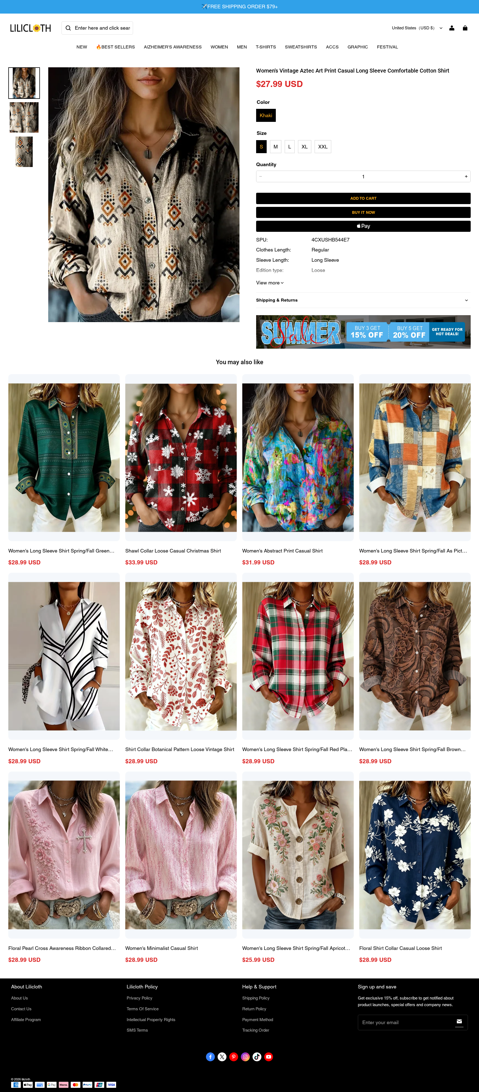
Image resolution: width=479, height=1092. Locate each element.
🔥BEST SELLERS (115, 47)
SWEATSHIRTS (301, 47)
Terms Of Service (143, 1008)
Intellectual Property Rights (151, 1019)
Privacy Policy (139, 998)
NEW (82, 47)
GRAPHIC (358, 47)
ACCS (332, 47)
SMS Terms (137, 1030)
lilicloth (26, 1079)
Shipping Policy (256, 998)
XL (305, 147)
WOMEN (219, 47)
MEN (242, 47)
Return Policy (254, 1008)
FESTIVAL (387, 47)
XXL (323, 147)
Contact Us (21, 1008)
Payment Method (257, 1019)
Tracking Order (255, 1030)
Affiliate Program (26, 1019)
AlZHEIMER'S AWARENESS (173, 47)
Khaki (266, 115)
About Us (19, 998)
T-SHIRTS (266, 47)
